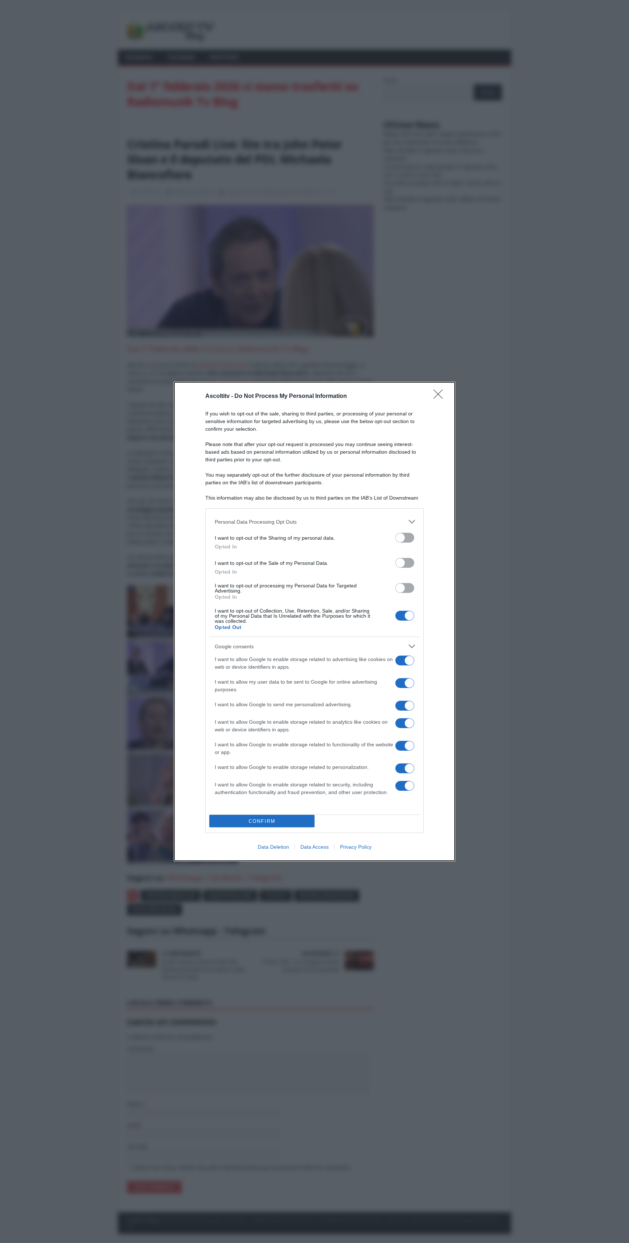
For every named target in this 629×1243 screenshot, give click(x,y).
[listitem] (314, 521)
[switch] (404, 538)
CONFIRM (262, 821)
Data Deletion (273, 847)
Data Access (314, 847)
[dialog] (314, 621)
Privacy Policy (356, 847)
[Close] (440, 396)
